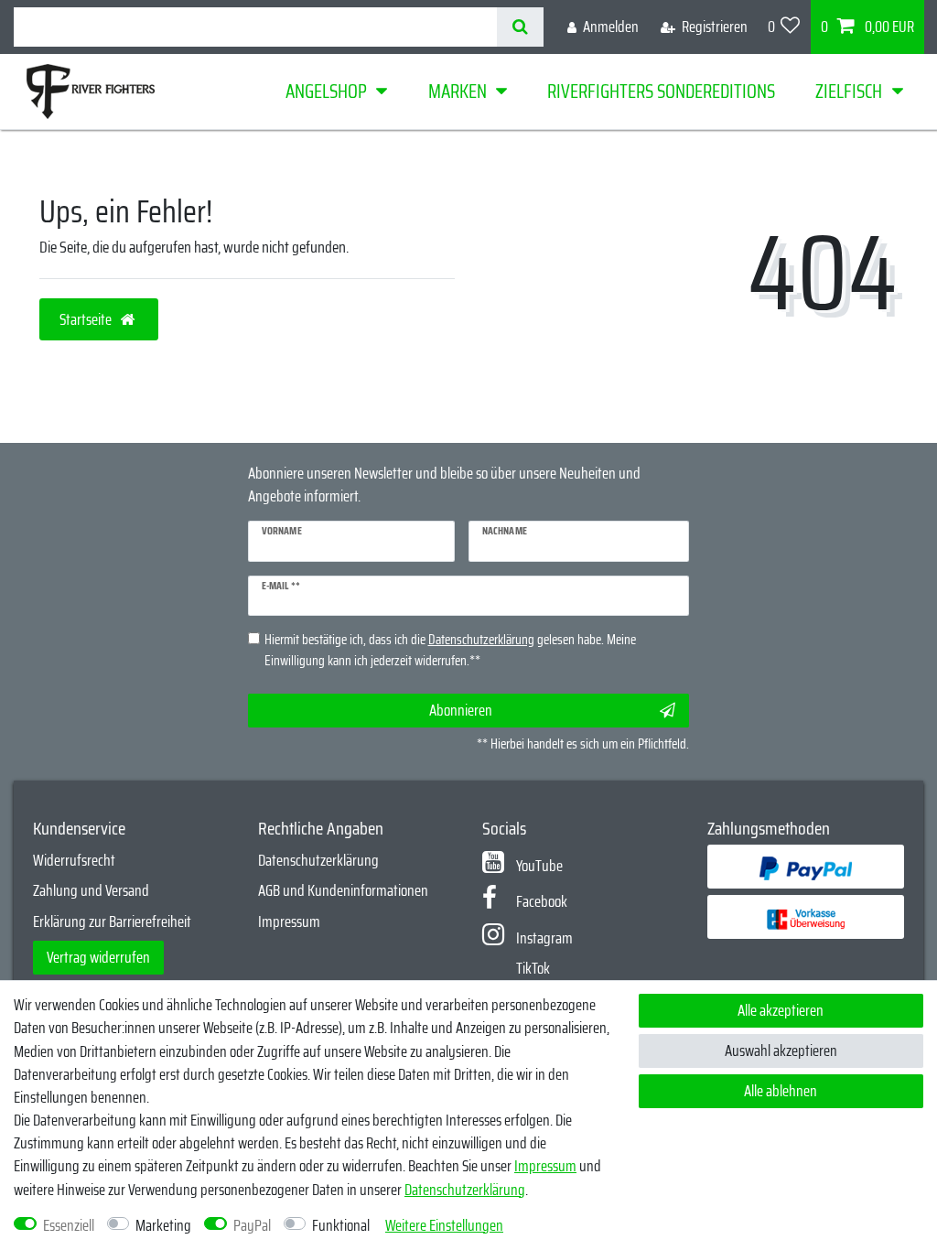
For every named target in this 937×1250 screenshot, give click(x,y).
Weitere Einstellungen (444, 1225)
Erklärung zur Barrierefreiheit (112, 921)
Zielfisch (848, 91)
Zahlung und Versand (91, 890)
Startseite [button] (86, 319)
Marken (457, 91)
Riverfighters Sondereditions (661, 91)
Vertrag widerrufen (98, 957)
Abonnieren (460, 710)
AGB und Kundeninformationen (343, 890)
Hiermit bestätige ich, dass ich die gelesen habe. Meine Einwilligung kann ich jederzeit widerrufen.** (450, 650)
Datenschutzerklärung (318, 860)
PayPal (252, 1225)
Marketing (163, 1225)
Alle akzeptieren (781, 1010)
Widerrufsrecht (74, 860)
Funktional (341, 1225)
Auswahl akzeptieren (781, 1050)
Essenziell (68, 1225)
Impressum (289, 921)
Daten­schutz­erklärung (464, 1190)
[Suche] (520, 27)
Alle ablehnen (780, 1091)
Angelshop (326, 91)
